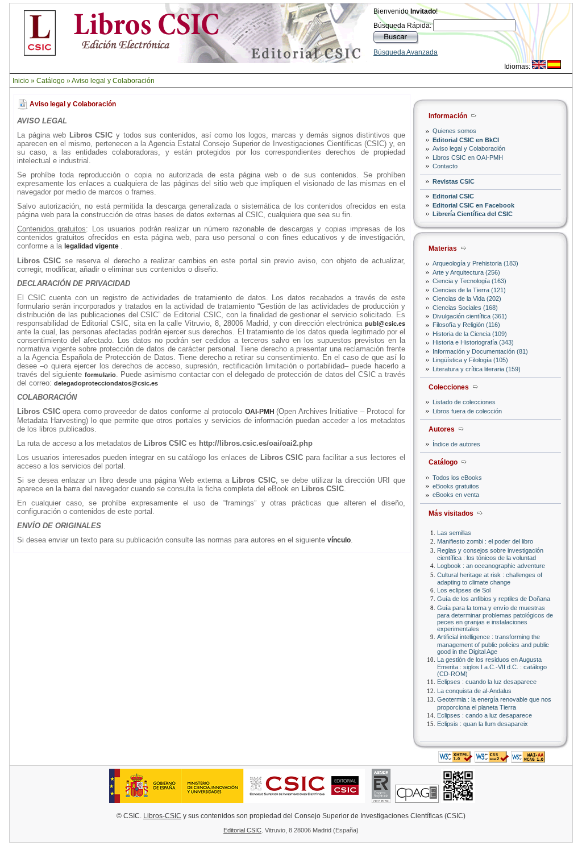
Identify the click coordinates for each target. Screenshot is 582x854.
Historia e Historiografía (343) (473, 342)
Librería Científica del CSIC (473, 213)
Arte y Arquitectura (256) (466, 272)
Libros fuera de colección (467, 411)
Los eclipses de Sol (463, 590)
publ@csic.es (385, 323)
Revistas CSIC (454, 181)
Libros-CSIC (162, 816)
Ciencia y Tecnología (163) (469, 280)
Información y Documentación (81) (480, 351)
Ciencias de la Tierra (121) (469, 290)
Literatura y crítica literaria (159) (477, 369)
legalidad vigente (92, 246)
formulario (100, 374)
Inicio (21, 81)
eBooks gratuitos (456, 486)
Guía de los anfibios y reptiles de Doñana (493, 598)
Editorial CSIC (453, 196)
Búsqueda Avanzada (405, 52)
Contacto (445, 166)
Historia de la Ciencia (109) (470, 333)
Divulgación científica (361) (470, 316)
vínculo (339, 540)
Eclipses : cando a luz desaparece (484, 715)
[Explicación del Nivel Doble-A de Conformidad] (528, 759)
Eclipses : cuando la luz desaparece (487, 681)
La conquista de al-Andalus (474, 690)
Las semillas (454, 532)
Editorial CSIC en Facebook (473, 205)
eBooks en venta (456, 494)
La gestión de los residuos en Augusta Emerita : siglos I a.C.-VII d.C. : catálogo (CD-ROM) (492, 666)
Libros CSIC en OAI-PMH (468, 157)
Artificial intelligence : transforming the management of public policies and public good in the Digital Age (493, 643)
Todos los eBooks (457, 477)
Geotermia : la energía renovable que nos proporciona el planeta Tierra (494, 703)
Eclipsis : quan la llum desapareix (482, 723)
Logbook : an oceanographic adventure (491, 565)
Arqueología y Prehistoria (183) (475, 263)
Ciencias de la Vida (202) (467, 298)
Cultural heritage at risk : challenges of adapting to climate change (489, 578)
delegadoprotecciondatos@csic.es (106, 383)
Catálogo (50, 81)
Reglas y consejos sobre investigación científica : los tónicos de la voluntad (490, 554)
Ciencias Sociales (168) (465, 307)
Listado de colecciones (464, 402)
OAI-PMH (261, 412)
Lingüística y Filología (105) (470, 359)
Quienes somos (454, 130)
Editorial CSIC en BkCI (466, 139)
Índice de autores (456, 444)
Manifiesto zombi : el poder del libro (485, 541)
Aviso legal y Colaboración (113, 81)
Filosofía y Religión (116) (466, 324)
